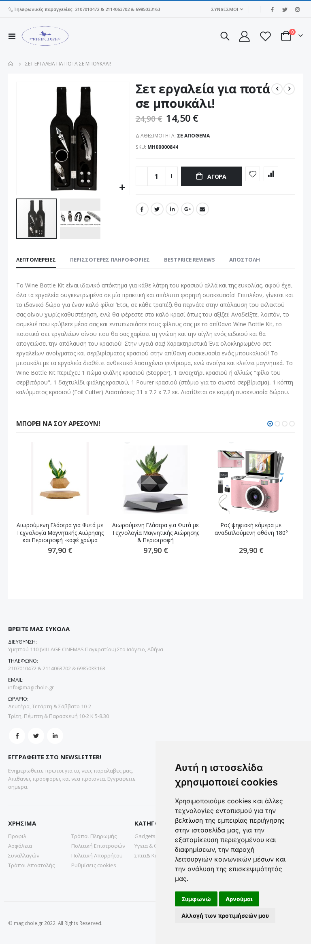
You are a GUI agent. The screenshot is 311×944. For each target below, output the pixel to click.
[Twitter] (284, 9)
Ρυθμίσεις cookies (93, 865)
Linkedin (55, 736)
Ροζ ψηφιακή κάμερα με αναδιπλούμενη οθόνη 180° (251, 529)
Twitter (157, 209)
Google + (187, 209)
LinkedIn (172, 209)
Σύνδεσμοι (224, 9)
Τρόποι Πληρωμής (94, 836)
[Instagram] (297, 9)
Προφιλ (17, 836)
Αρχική (11, 64)
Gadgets (145, 836)
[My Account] (244, 36)
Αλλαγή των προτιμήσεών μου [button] (225, 915)
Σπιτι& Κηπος (150, 855)
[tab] (36, 260)
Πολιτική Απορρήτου (97, 855)
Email (202, 209)
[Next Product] (289, 89)
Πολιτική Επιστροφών (98, 845)
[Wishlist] (265, 36)
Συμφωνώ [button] (196, 898)
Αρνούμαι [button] (239, 898)
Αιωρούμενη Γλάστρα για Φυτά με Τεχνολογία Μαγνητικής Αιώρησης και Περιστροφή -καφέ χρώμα (60, 533)
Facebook (142, 209)
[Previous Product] (277, 89)
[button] (122, 188)
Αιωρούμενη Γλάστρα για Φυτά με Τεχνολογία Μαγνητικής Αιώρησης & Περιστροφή (155, 533)
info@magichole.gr (31, 687)
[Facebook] (272, 9)
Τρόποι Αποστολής (31, 865)
